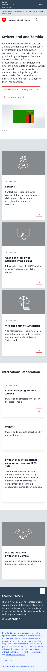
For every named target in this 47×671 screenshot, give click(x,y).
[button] (42, 591)
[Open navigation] (43, 20)
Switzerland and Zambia (19, 20)
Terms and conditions (15, 654)
